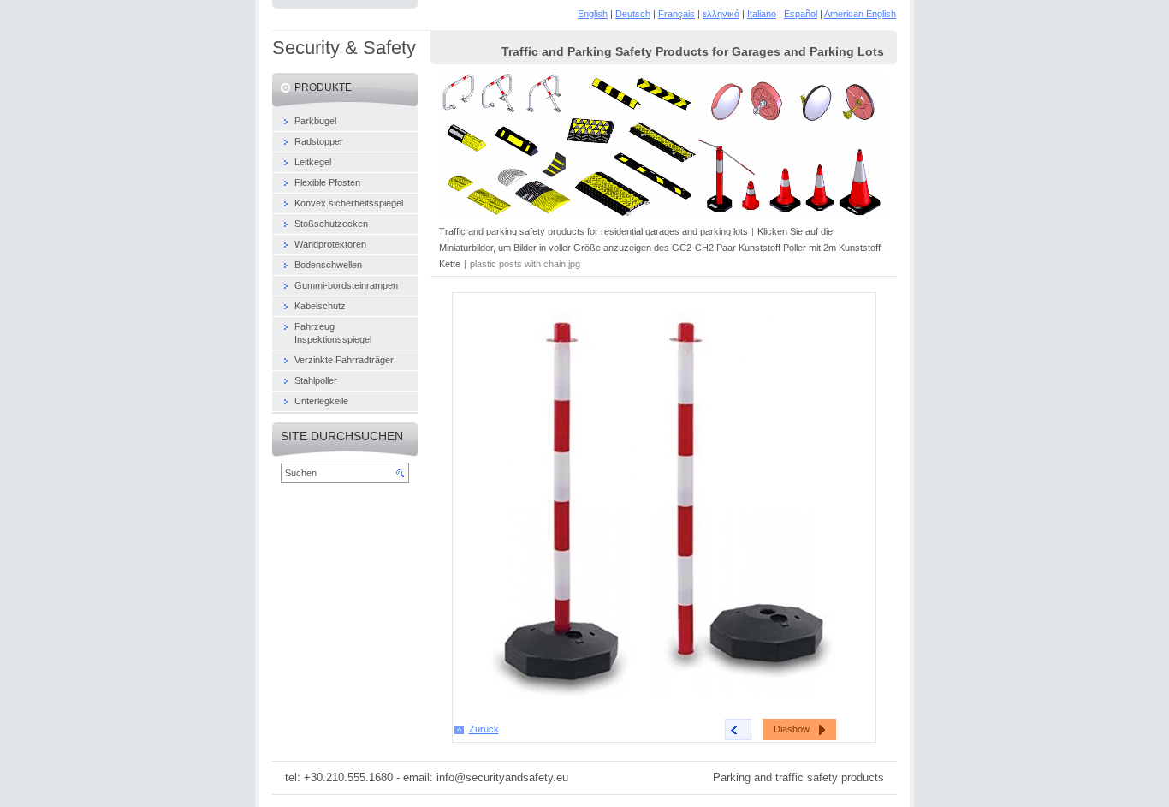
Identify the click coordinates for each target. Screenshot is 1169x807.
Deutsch (632, 14)
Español (800, 14)
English (593, 14)
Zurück (484, 729)
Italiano (761, 14)
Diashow (792, 729)
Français (676, 14)
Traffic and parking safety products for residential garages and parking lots (593, 231)
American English (860, 14)
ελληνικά (721, 14)
